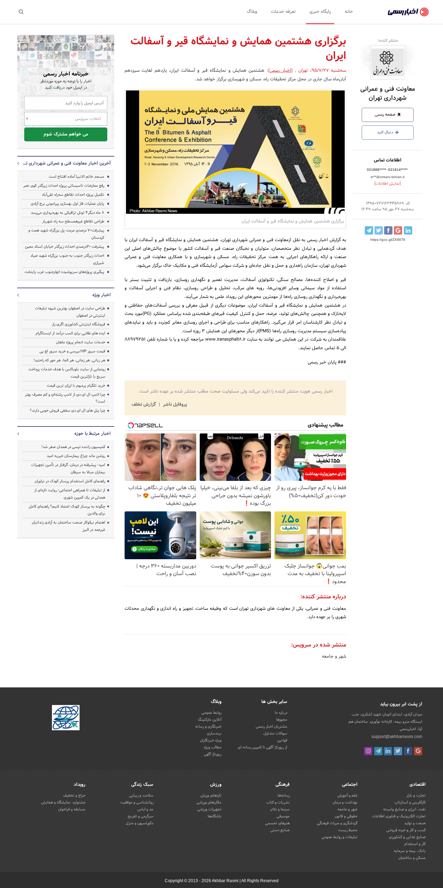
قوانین (282, 740)
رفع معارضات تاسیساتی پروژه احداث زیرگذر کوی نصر (63, 186)
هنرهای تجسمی (277, 823)
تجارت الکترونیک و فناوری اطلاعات (399, 816)
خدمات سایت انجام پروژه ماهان (80, 342)
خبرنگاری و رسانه (208, 726)
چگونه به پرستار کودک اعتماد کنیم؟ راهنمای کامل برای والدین (67, 510)
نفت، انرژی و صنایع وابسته (404, 809)
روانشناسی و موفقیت (136, 802)
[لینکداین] (388, 751)
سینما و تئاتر (280, 809)
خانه (349, 12)
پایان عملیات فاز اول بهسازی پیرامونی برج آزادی (67, 204)
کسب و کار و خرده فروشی (406, 830)
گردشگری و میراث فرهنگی (337, 823)
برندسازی (214, 733)
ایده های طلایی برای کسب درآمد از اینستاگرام (70, 333)
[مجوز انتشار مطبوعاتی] (66, 719)
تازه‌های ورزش (211, 795)
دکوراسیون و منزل (139, 823)
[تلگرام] (378, 751)
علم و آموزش (347, 795)
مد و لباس (145, 809)
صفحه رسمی (385, 115)
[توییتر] (398, 751)
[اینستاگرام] (368, 751)
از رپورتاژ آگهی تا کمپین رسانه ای (262, 747)
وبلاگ (252, 12)
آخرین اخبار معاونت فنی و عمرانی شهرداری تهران (66, 163)
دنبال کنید (385, 132)
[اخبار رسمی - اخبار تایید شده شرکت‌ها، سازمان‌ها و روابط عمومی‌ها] (408, 12)
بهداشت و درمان (345, 802)
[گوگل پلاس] (418, 751)
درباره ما (281, 713)
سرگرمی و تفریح (140, 816)
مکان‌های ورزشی (209, 802)
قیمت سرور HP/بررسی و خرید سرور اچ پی (72, 351)
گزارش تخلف (144, 404)
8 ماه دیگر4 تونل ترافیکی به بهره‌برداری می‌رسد (67, 213)
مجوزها (281, 719)
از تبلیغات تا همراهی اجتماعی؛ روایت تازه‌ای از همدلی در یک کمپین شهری (69, 494)
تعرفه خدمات (283, 12)
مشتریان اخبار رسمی (271, 726)
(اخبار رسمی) (280, 70)
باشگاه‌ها (215, 816)
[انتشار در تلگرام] (369, 230)
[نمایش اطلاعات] (387, 184)
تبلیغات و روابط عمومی (340, 837)
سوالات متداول (275, 733)
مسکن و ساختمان (412, 858)
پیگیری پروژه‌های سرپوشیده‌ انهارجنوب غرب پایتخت (64, 272)
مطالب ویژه (213, 747)
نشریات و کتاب (278, 802)
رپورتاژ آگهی (213, 754)
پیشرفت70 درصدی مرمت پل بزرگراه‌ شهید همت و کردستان (66, 234)
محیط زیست (348, 830)
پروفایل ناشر (174, 404)
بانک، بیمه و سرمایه (410, 851)
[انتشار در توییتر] (378, 230)
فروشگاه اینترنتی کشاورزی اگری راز (78, 324)
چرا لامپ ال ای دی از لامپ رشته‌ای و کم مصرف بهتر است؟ (65, 398)
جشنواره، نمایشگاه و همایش (63, 802)
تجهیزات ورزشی (209, 809)
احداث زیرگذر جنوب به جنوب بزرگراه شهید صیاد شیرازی (67, 259)
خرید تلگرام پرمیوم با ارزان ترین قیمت (76, 386)
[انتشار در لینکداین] (408, 230)
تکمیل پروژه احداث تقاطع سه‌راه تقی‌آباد (73, 195)
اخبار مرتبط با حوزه (92, 434)
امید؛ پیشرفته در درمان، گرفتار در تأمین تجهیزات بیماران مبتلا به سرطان (68, 468)
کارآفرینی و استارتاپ (410, 802)
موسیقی (283, 816)
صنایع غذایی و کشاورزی (407, 837)
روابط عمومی (211, 713)
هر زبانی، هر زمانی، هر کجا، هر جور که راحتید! (69, 360)
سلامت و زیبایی (141, 795)
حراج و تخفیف (74, 795)
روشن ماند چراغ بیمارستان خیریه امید (76, 456)
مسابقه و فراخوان (71, 809)
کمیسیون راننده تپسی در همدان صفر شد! (73, 447)
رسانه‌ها (284, 795)
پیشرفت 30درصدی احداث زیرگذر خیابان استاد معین (64, 247)
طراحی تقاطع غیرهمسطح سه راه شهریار (73, 221)
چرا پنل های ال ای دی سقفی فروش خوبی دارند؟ (67, 410)
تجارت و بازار (416, 795)
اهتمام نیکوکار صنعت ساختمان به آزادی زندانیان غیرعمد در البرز (68, 526)
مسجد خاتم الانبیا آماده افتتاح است (76, 177)
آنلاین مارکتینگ (210, 719)
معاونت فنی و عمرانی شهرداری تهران (387, 93)
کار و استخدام (415, 844)
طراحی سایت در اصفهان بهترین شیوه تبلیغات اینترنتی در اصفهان (70, 312)
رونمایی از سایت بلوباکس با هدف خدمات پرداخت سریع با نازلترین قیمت (66, 373)
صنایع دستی (280, 830)
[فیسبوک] (408, 751)
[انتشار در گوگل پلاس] (398, 230)
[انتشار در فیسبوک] (388, 230)
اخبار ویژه (101, 295)
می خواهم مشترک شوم (66, 134)
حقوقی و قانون (346, 816)
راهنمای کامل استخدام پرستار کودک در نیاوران (70, 481)
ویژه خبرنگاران (211, 740)
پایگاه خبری (320, 12)
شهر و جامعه (334, 656)
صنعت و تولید (415, 823)
